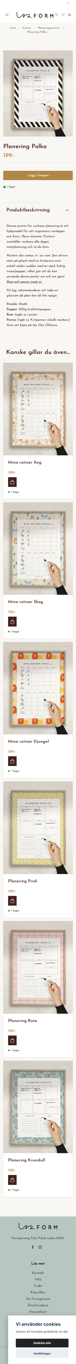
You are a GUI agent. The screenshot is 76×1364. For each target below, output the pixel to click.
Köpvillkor (38, 1292)
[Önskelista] (63, 15)
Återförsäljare (38, 1305)
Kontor (26, 28)
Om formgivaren (38, 1299)
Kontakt (38, 1273)
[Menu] (7, 14)
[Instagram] (40, 1247)
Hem (13, 28)
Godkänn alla (42, 1343)
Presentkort (38, 1312)
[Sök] (56, 15)
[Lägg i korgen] (12, 482)
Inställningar (42, 1353)
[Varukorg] (69, 15)
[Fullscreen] (38, 93)
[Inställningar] (68, 3)
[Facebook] (32, 1247)
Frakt (38, 1286)
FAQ (38, 1279)
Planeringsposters (49, 28)
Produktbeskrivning (28, 210)
